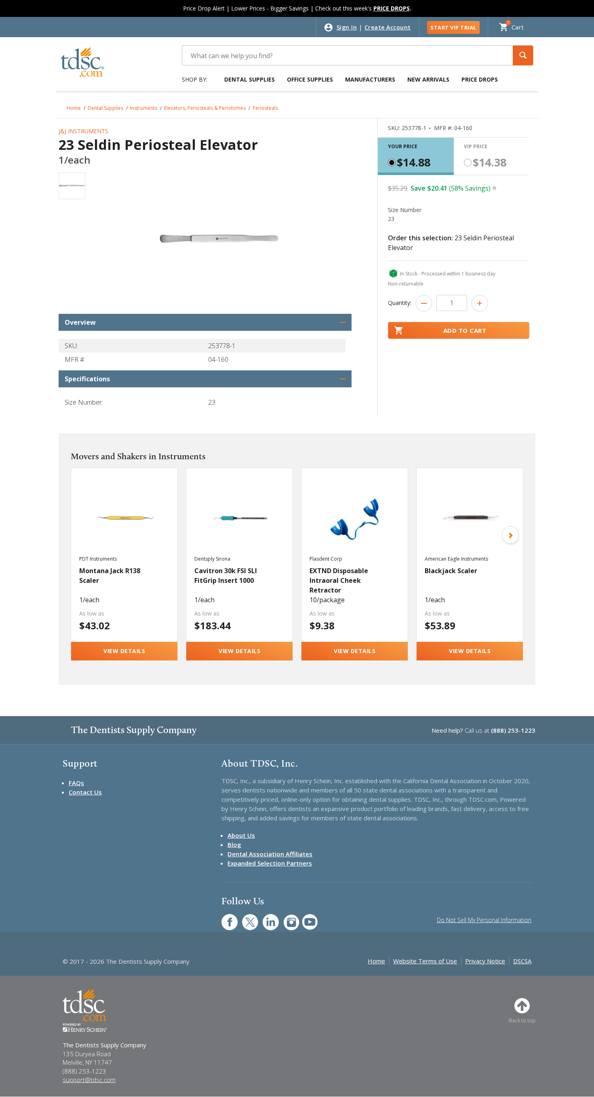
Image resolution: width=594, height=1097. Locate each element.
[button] (523, 55)
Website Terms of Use (425, 961)
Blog (234, 845)
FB (224, 918)
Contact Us (85, 792)
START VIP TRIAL (453, 27)
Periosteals (265, 108)
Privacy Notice (485, 961)
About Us (241, 835)
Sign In (347, 27)
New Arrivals (428, 79)
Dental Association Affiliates (269, 854)
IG (286, 918)
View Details (124, 651)
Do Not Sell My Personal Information (484, 920)
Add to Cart (465, 330)
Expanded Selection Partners (269, 863)
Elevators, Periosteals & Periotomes (205, 108)
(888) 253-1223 (513, 730)
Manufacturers (370, 79)
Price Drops (479, 79)
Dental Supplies (249, 79)
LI (265, 918)
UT (305, 918)
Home (74, 108)
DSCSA (522, 961)
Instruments (143, 108)
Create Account (387, 27)
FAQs (76, 783)
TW (246, 918)
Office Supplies (310, 79)
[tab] (416, 156)
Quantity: (399, 303)
